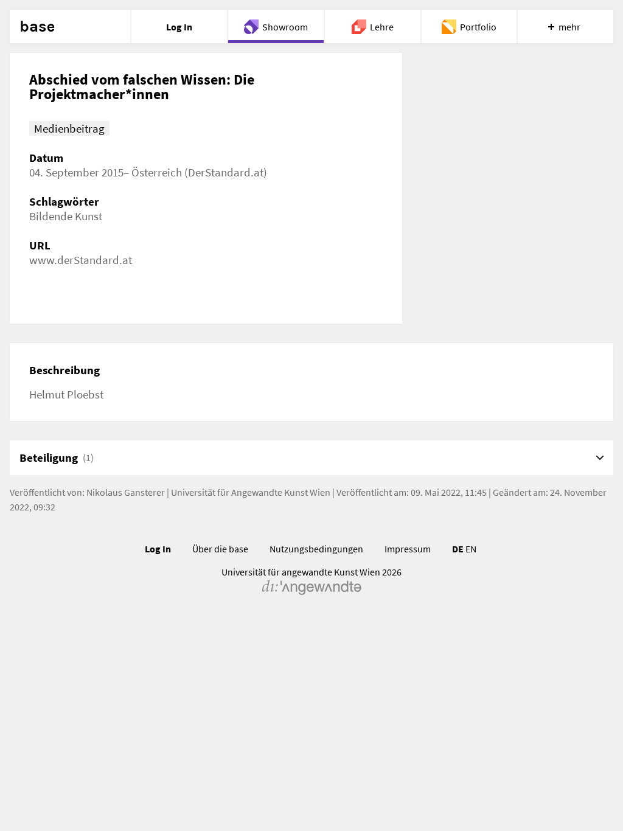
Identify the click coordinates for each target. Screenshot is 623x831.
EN (470, 549)
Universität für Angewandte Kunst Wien (250, 492)
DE (458, 549)
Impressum (408, 549)
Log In (158, 549)
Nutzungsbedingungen (316, 549)
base (37, 27)
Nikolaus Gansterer (125, 492)
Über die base (220, 549)
